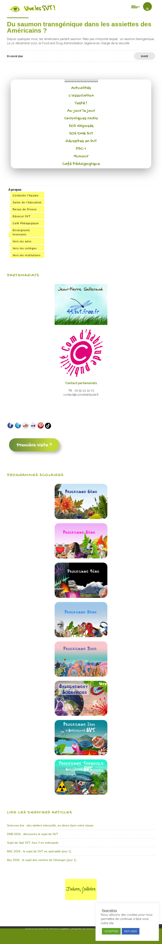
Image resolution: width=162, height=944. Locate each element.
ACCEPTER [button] (111, 931)
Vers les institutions (26, 255)
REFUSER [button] (130, 931)
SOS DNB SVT (81, 133)
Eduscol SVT (22, 216)
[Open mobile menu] (135, 6)
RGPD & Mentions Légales (54, 928)
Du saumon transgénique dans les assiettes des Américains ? (79, 27)
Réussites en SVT (81, 141)
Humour (81, 156)
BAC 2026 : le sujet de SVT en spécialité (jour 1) (39, 851)
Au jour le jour (81, 111)
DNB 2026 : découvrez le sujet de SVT (32, 834)
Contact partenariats (81, 383)
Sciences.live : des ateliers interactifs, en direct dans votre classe (50, 825)
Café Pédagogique (81, 164)
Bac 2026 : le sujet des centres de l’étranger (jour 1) (41, 860)
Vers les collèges (25, 248)
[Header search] (147, 9)
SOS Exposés (81, 126)
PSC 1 (81, 149)
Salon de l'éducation (27, 202)
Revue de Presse (25, 209)
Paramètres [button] (109, 910)
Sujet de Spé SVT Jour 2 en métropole (32, 842)
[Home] (32, 12)
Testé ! (81, 103)
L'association (81, 95)
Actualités (81, 88)
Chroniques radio (81, 118)
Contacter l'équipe (26, 195)
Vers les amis (22, 241)
